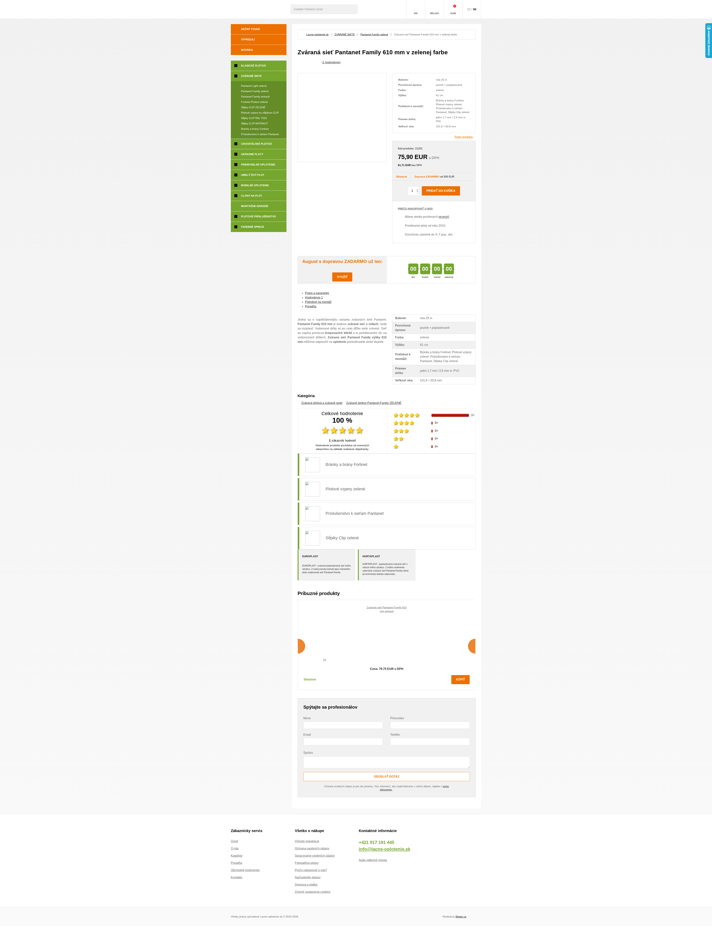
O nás (235, 848)
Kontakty (236, 877)
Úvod (234, 841)
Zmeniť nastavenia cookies (312, 891)
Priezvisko (397, 718)
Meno (307, 718)
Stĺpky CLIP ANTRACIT (254, 123)
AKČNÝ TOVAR (250, 29)
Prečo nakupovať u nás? (311, 870)
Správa (308, 752)
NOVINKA (247, 49)
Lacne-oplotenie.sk (317, 34)
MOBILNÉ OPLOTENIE (255, 185)
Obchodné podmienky (245, 870)
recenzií (444, 216)
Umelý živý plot (252, 174)
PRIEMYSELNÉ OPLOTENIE (258, 164)
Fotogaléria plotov (307, 862)
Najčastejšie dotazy (308, 877)
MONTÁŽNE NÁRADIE (254, 206)
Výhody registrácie (307, 841)
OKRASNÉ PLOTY (252, 154)
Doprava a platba (306, 884)
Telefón (395, 734)
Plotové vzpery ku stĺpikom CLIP (260, 112)
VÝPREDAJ (248, 39)
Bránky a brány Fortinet (255, 128)
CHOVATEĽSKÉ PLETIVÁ (256, 143)
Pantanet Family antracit (255, 96)
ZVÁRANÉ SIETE (344, 34)
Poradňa (236, 862)
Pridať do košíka (440, 190)
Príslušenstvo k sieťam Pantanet (260, 134)
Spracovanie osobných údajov (315, 855)
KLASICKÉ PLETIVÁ (253, 65)
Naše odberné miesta (373, 860)
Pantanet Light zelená (254, 85)
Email (307, 734)
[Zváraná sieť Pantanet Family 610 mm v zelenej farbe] (342, 117)
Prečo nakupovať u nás (415, 208)
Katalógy (237, 855)
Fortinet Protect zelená (254, 101)
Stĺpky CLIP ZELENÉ (253, 107)
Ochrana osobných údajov (312, 848)
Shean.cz (460, 916)
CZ (469, 9)
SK (475, 9)
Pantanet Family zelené (374, 34)
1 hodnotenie (331, 62)
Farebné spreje (252, 226)
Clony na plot (251, 195)
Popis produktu (464, 136)
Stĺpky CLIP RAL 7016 (254, 118)
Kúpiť (460, 679)
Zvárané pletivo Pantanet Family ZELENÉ (373, 403)
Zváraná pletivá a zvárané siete (321, 403)
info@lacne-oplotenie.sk (384, 849)
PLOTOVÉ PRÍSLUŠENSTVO (258, 216)
